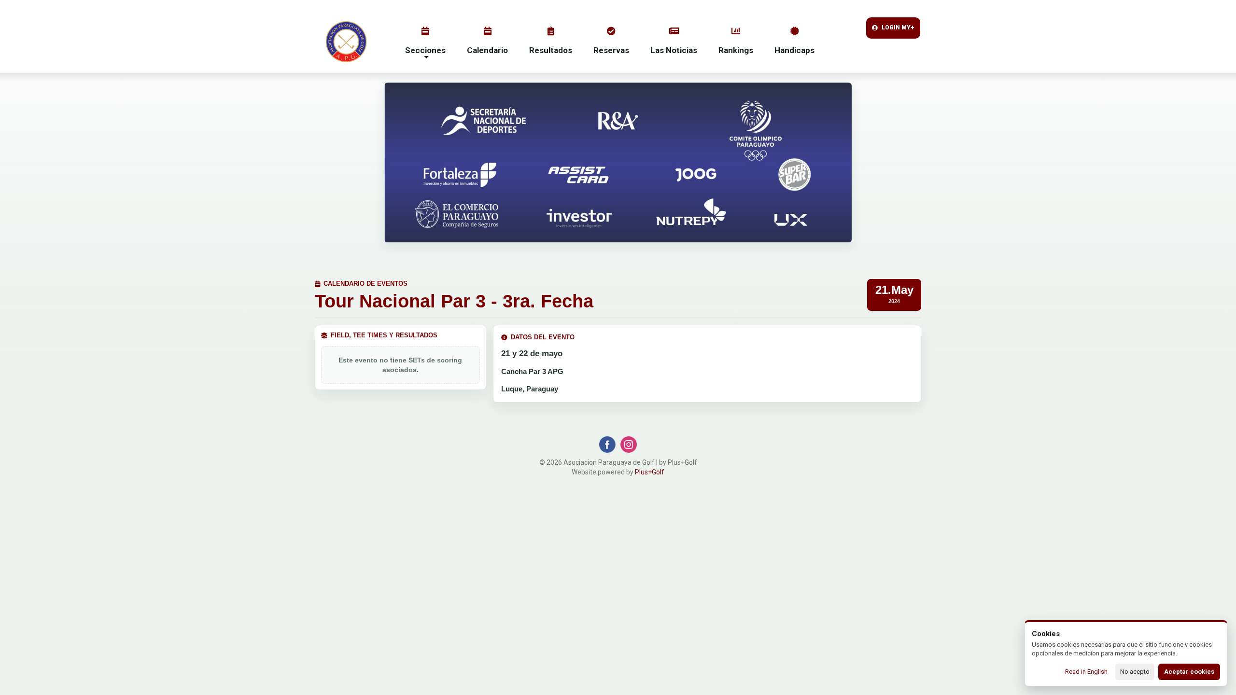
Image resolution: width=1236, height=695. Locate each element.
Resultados (550, 50)
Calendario (487, 50)
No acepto (1135, 671)
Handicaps (794, 50)
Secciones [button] (425, 50)
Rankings (735, 50)
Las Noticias (673, 50)
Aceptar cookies (1189, 671)
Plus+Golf (649, 472)
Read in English (1086, 671)
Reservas (611, 50)
